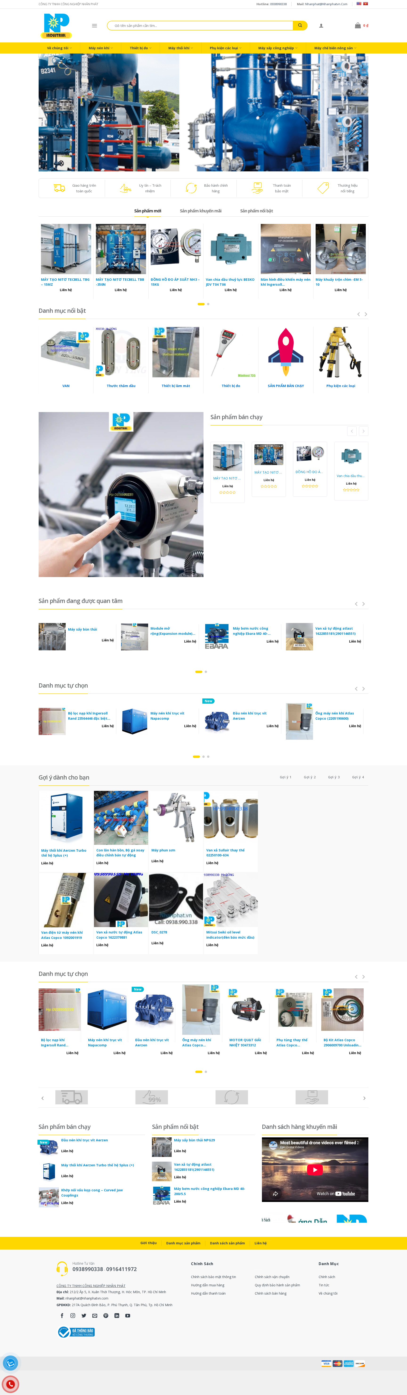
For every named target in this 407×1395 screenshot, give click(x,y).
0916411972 (121, 1268)
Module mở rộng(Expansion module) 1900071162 (171, 631)
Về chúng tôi (57, 48)
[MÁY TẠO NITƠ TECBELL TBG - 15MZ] (66, 249)
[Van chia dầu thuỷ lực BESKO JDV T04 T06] (231, 249)
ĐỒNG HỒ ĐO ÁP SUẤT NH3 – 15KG (175, 282)
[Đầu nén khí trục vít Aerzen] (217, 721)
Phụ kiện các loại (224, 48)
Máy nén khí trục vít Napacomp (167, 716)
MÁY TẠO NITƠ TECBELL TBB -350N (120, 282)
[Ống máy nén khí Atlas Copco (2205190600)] (299, 721)
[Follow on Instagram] (73, 1316)
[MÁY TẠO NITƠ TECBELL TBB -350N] (121, 249)
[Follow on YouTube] (128, 1316)
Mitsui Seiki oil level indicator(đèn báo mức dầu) (230, 935)
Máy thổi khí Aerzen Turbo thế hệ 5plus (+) (63, 853)
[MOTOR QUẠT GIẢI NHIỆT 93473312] (248, 1009)
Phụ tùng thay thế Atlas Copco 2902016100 (292, 1043)
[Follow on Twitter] (84, 1316)
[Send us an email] (95, 1316)
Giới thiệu (148, 1243)
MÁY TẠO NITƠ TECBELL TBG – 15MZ (65, 282)
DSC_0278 (159, 932)
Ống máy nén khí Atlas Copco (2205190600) (334, 716)
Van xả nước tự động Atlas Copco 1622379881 (119, 935)
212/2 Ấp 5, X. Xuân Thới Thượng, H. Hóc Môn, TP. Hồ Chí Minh (118, 1292)
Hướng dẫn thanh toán (208, 1293)
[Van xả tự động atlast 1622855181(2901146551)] (299, 636)
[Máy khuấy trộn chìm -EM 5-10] (341, 249)
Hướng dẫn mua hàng (207, 1285)
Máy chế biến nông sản (333, 48)
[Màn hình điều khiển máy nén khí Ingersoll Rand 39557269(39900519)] (286, 249)
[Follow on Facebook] (62, 1316)
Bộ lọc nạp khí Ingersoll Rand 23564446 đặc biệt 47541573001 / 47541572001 (90, 716)
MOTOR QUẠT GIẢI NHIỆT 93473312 (245, 1042)
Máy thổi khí (178, 48)
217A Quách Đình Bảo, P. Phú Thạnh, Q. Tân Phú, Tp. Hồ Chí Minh (122, 1305)
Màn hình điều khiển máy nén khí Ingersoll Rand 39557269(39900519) (285, 282)
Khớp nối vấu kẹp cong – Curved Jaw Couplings (92, 1192)
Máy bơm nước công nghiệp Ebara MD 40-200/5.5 (250, 631)
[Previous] (51, 112)
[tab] (147, 211)
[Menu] (94, 25)
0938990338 (278, 4)
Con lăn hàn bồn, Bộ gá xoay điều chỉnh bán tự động (120, 853)
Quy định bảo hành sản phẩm (277, 1285)
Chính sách (327, 1277)
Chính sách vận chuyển (272, 1277)
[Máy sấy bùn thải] (52, 636)
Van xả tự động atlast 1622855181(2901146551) (335, 631)
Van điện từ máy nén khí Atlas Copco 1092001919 (62, 935)
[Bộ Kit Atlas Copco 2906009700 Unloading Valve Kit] (342, 1009)
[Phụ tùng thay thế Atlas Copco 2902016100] (295, 1009)
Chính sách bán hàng (270, 1293)
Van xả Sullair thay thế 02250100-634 (225, 853)
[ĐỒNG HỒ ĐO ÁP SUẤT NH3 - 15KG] (176, 249)
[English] (359, 3)
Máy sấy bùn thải (82, 629)
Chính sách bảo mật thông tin (213, 1277)
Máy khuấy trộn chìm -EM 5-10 (339, 282)
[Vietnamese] (365, 3)
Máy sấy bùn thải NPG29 (194, 1140)
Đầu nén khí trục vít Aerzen (250, 716)
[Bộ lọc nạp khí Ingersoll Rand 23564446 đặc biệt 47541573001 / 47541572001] (52, 721)
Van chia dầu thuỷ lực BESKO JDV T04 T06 (230, 282)
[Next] (356, 112)
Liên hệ (261, 1243)
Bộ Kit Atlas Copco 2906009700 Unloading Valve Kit (342, 1043)
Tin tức (324, 1285)
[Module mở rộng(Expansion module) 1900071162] (134, 636)
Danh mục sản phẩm (183, 1243)
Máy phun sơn (163, 850)
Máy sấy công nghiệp (276, 48)
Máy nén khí (99, 48)
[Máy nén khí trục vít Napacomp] (134, 721)
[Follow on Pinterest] (106, 1316)
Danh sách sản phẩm (227, 1243)
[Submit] (300, 25)
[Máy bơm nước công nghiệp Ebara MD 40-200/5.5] (217, 636)
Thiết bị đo (139, 48)
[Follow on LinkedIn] (117, 1316)
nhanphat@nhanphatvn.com (326, 4)
